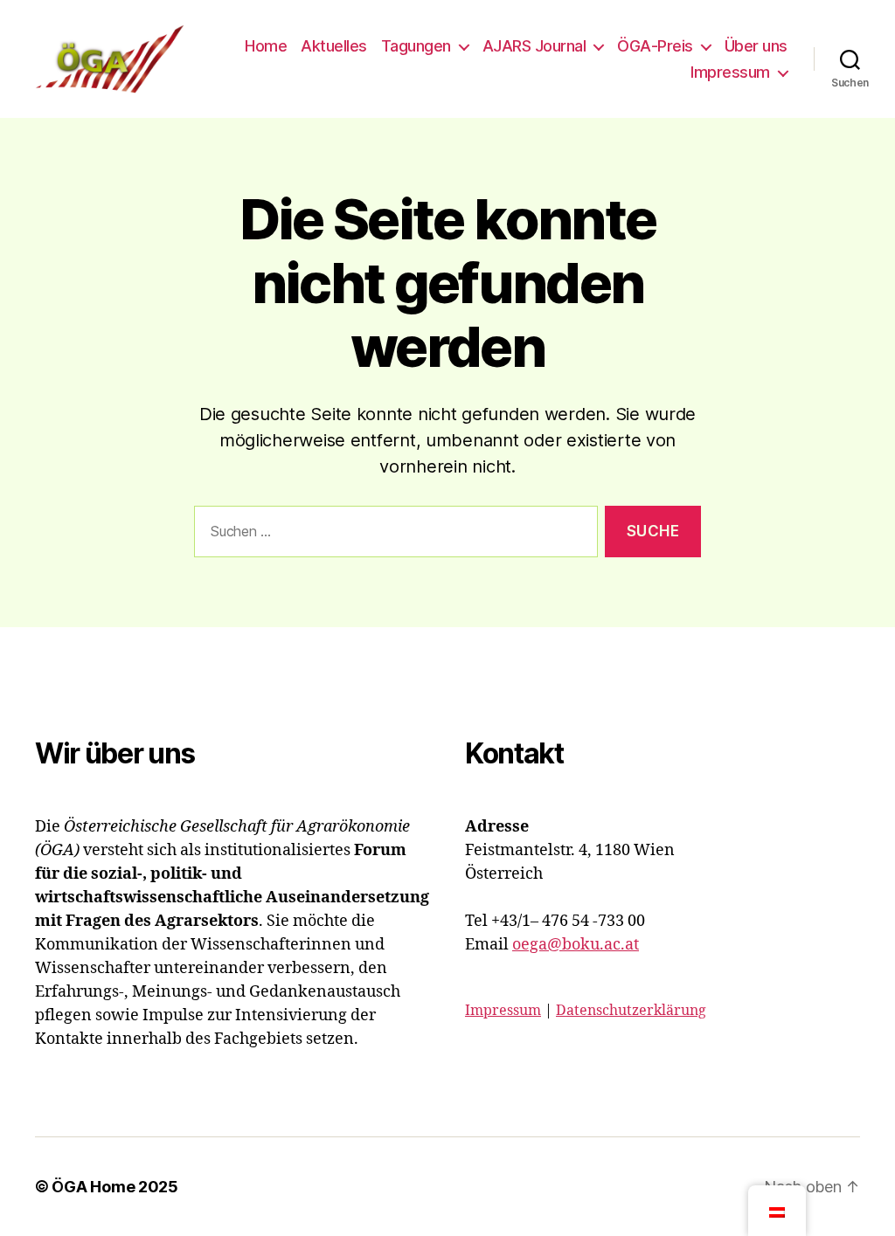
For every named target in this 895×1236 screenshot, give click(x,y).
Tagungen (416, 46)
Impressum (730, 72)
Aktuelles (334, 46)
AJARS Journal (534, 46)
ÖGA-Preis (655, 46)
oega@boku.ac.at (575, 945)
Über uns (756, 46)
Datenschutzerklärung (631, 1010)
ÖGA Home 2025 (115, 1186)
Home (266, 46)
